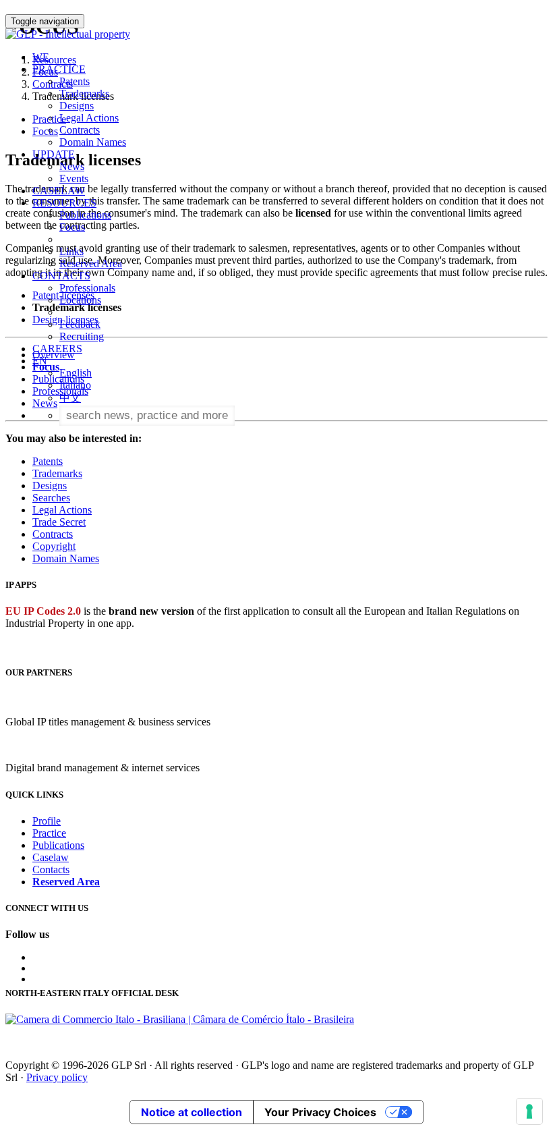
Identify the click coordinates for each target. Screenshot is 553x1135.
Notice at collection (191, 1112)
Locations (80, 300)
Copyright (54, 546)
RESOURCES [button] (64, 203)
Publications (85, 215)
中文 (70, 398)
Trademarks (84, 93)
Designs (76, 105)
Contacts (50, 869)
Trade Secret (59, 522)
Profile (46, 821)
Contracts (79, 130)
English (75, 373)
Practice (49, 833)
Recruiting (81, 336)
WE (40, 57)
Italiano (75, 385)
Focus (72, 227)
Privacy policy (57, 1077)
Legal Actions (89, 117)
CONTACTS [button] (61, 275)
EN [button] (41, 360)
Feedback (79, 324)
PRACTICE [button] (59, 69)
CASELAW (58, 190)
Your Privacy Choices (320, 1112)
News (71, 166)
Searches (51, 497)
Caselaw (50, 857)
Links (71, 251)
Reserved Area (90, 263)
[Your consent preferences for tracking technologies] (529, 1111)
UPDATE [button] (53, 154)
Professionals (87, 288)
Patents (74, 81)
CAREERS (57, 348)
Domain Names (92, 142)
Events (73, 178)
